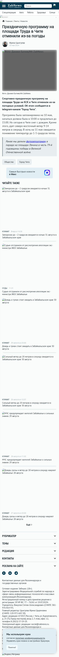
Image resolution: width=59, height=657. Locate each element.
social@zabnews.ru (40, 624)
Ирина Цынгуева (17, 42)
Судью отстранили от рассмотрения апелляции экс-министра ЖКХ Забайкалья (26, 293)
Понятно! (12, 647)
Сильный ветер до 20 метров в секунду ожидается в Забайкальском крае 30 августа (26, 404)
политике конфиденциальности (30, 638)
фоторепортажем (36, 141)
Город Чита (24, 162)
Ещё (28, 524)
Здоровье (41, 12)
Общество (9, 162)
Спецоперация (9, 12)
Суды (4, 288)
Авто (21, 12)
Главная (8, 21)
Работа (30, 12)
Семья (52, 12)
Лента (16, 21)
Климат (5, 232)
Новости (23, 21)
